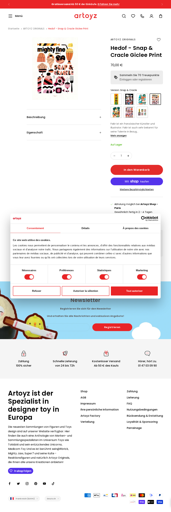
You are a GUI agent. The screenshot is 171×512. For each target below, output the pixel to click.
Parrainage (134, 428)
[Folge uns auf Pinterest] (35, 483)
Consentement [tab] (35, 228)
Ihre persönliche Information (99, 410)
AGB (83, 397)
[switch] (66, 277)
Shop (84, 391)
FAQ (129, 403)
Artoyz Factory (90, 416)
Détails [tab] (85, 228)
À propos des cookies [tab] (135, 228)
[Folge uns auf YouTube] (44, 483)
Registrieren (112, 327)
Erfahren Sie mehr (108, 4)
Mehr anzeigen (119, 135)
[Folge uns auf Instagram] (27, 483)
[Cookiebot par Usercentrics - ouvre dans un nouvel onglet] (143, 218)
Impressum (88, 403)
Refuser (36, 290)
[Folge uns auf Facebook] (9, 483)
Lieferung (133, 397)
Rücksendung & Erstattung (145, 416)
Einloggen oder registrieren (136, 79)
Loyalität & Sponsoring (142, 422)
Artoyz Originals (123, 39)
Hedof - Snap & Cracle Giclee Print (68, 28)
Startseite (13, 28)
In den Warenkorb (137, 170)
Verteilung (87, 422)
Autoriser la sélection (85, 290)
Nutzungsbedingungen (142, 410)
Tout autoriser (134, 290)
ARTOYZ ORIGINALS (33, 28)
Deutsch (51, 498)
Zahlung (132, 391)
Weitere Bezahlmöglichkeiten (137, 189)
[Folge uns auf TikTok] (53, 483)
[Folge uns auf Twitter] (18, 483)
